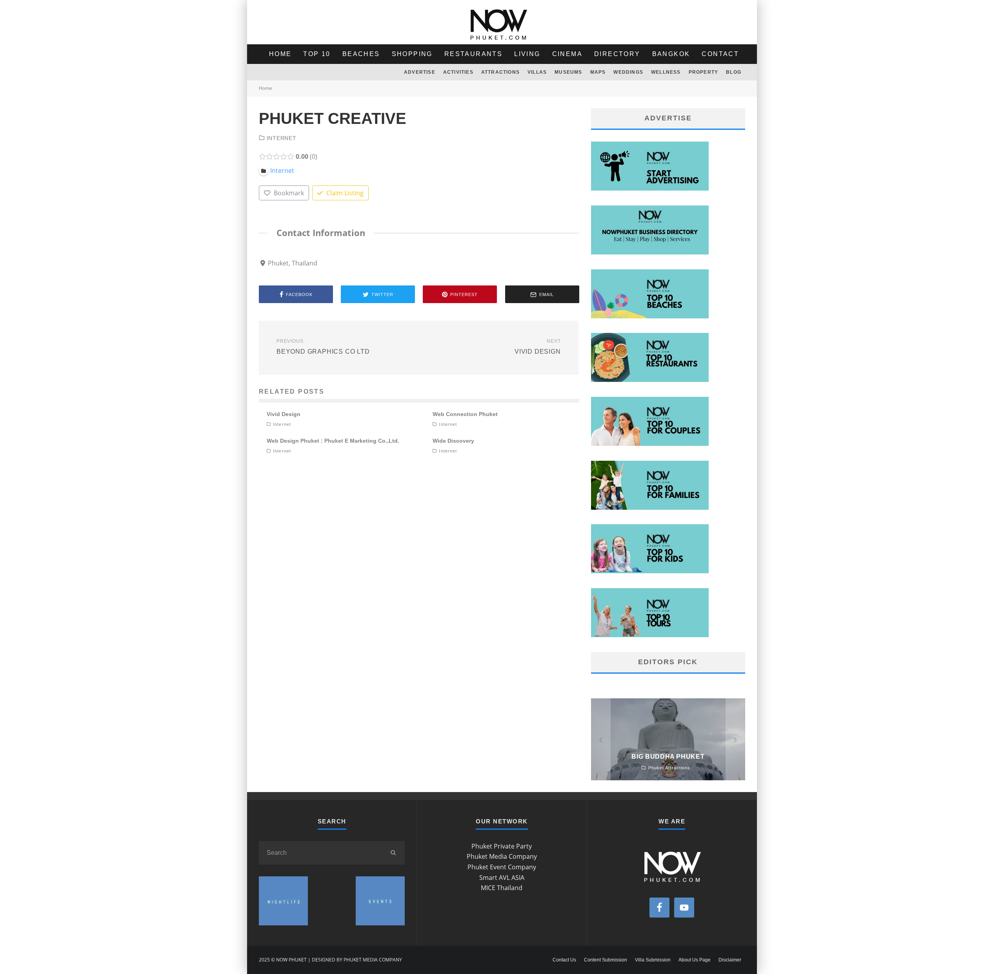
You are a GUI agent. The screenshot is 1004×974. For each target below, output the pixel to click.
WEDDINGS (628, 72)
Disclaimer (729, 960)
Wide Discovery (453, 441)
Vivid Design (283, 414)
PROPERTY (703, 72)
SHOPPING (412, 54)
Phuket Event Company (501, 867)
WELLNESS (666, 72)
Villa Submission (653, 960)
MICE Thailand (501, 887)
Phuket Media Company (502, 856)
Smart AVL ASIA (501, 877)
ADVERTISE (419, 72)
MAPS (598, 72)
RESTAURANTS (473, 54)
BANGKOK (671, 54)
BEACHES (361, 54)
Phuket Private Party (501, 846)
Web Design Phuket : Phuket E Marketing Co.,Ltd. (333, 441)
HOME (280, 54)
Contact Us (564, 960)
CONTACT (720, 54)
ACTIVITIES (458, 72)
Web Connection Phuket (465, 414)
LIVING (527, 54)
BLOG (733, 72)
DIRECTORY (617, 54)
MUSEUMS (568, 72)
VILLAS (537, 72)
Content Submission (605, 960)
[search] (393, 853)
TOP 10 (316, 54)
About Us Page (694, 960)
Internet (281, 138)
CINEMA (567, 54)
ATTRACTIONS (500, 72)
